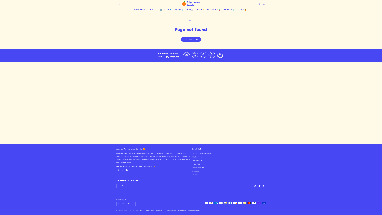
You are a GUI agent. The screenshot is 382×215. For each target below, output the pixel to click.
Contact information (194, 210)
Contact (195, 174)
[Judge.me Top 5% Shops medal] (220, 55)
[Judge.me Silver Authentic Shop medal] (203, 55)
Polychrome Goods (126, 210)
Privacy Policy (196, 164)
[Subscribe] (150, 186)
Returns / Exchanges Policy (201, 153)
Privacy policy (160, 210)
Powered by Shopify (138, 210)
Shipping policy (182, 210)
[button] (118, 3)
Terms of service (171, 210)
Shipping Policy (197, 157)
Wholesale (195, 171)
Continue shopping (191, 39)
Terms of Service (197, 160)
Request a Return (198, 167)
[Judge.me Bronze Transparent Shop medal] (212, 55)
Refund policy (150, 210)
